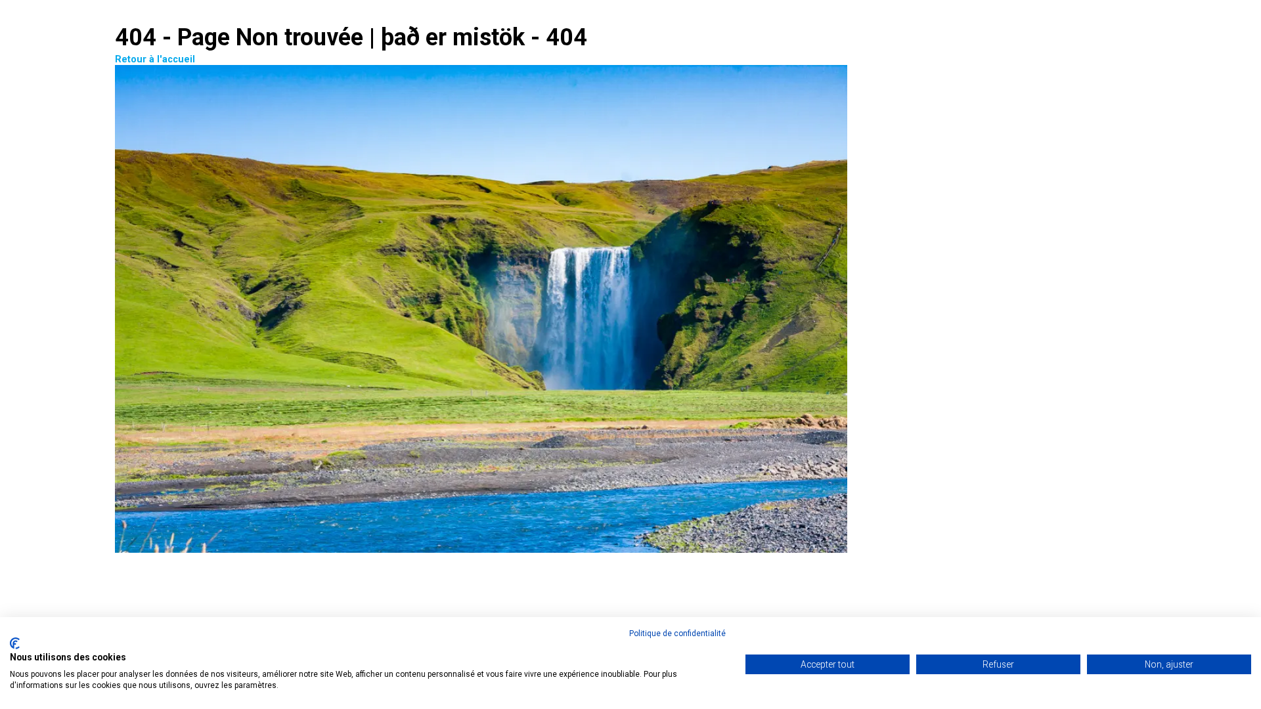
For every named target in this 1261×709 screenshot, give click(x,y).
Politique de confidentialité (677, 633)
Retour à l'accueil (155, 59)
